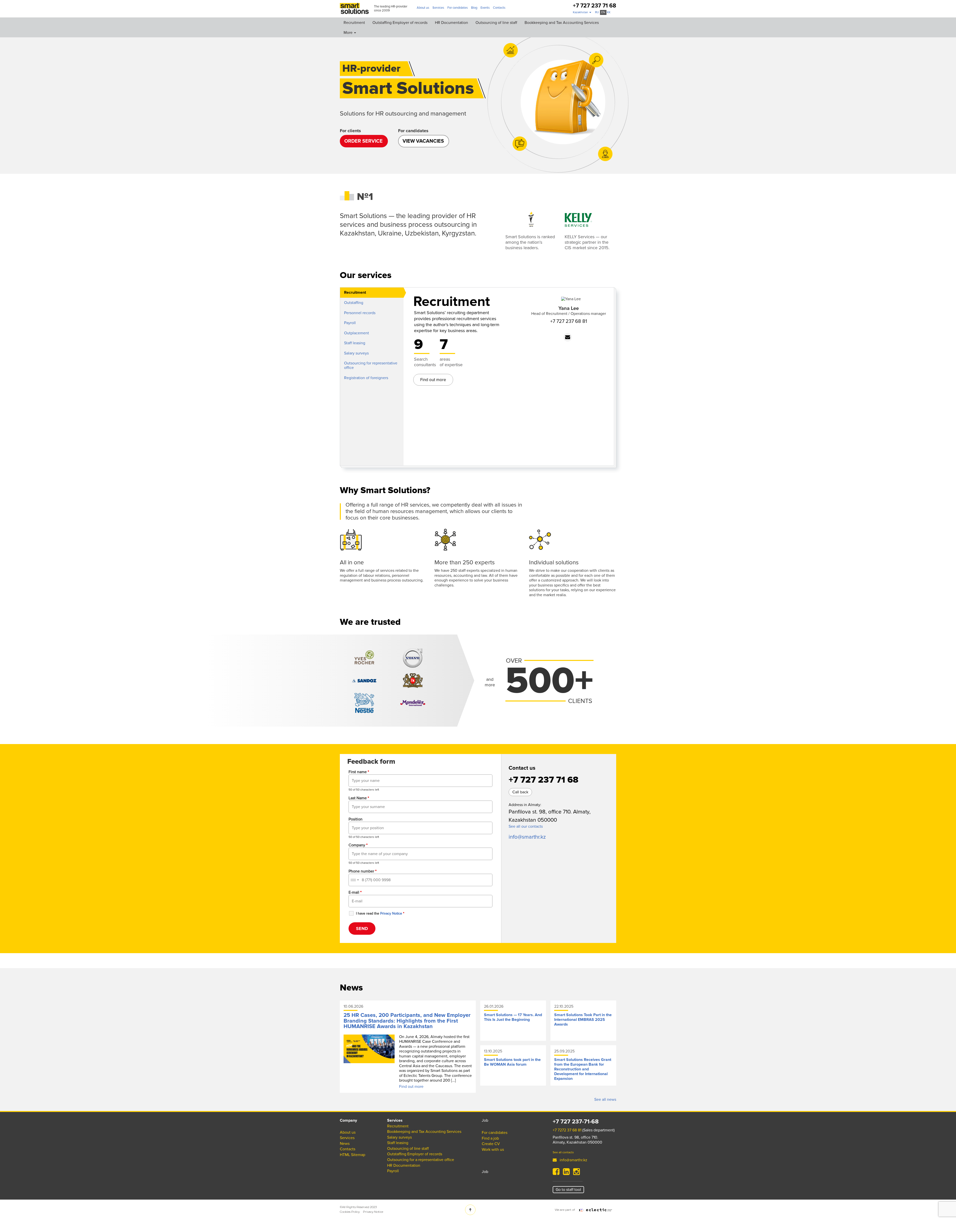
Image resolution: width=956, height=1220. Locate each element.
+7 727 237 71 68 (594, 6)
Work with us (493, 1149)
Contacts (499, 8)
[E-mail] (567, 337)
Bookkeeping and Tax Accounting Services (562, 22)
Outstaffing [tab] (353, 302)
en (603, 12)
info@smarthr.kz (527, 837)
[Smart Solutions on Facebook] (556, 1173)
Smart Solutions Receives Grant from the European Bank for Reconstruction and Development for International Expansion (582, 1069)
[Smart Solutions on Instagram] (576, 1173)
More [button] (349, 32)
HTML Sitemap (352, 1154)
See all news (605, 1099)
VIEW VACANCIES (423, 141)
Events (485, 8)
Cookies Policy (350, 1212)
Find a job (490, 1138)
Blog (474, 8)
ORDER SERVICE (363, 141)
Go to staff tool (568, 1189)
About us (423, 8)
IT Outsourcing (302, 67)
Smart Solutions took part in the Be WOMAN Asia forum (512, 1062)
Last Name (359, 798)
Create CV (491, 1143)
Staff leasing (397, 1142)
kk (608, 12)
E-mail (355, 892)
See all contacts (563, 1152)
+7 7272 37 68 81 (567, 1130)
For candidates (457, 8)
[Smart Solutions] (354, 8)
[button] (582, 12)
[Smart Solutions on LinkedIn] (566, 1173)
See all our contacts (526, 826)
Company (358, 845)
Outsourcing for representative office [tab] (370, 365)
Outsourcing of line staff (496, 22)
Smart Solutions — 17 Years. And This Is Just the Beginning (513, 1017)
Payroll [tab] (350, 322)
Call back (520, 792)
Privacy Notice (373, 1212)
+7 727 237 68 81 (568, 321)
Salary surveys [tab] (356, 353)
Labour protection (304, 78)
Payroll (295, 89)
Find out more (433, 379)
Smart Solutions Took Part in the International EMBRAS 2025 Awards (583, 1019)
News (345, 1143)
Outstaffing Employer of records (399, 22)
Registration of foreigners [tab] (366, 377)
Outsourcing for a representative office (322, 56)
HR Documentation (451, 22)
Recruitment (354, 22)
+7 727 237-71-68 (576, 1121)
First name (359, 771)
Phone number (362, 871)
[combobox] (354, 880)
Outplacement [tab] (356, 333)
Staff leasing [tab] (354, 343)
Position (355, 819)
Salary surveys (301, 45)
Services (438, 8)
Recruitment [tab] (355, 292)
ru (597, 12)
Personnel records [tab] (359, 312)
